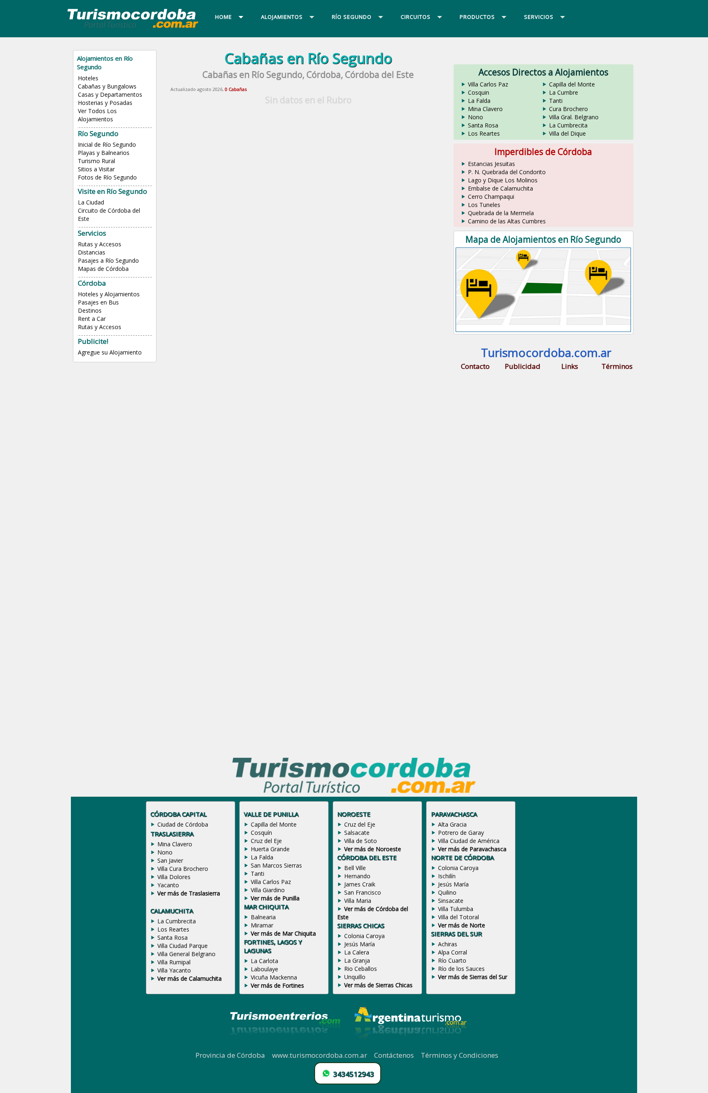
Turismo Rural (96, 161)
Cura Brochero (568, 109)
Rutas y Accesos (99, 244)
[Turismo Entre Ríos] (285, 1045)
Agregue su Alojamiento (110, 352)
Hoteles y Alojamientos (109, 294)
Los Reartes (484, 133)
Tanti (556, 101)
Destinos (90, 310)
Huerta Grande (270, 849)
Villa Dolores (174, 877)
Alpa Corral (452, 952)
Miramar (262, 925)
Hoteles (88, 78)
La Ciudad (91, 202)
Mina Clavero (485, 109)
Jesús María (359, 944)
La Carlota (264, 961)
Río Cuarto (452, 960)
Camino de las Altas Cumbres (507, 221)
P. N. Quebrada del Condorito (507, 172)
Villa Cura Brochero (182, 869)
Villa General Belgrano (186, 954)
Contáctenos (394, 1055)
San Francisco (362, 892)
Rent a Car (92, 319)
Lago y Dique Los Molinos (503, 180)
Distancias (91, 252)
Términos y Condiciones (459, 1055)
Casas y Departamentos (110, 94)
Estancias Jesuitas (491, 164)
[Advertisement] (308, 165)
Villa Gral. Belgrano (574, 117)
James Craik (359, 884)
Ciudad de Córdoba (182, 824)
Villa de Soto (360, 841)
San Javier (170, 860)
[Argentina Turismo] (409, 1045)
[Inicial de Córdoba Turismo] (133, 27)
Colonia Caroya (364, 936)
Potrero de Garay (461, 832)
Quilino (447, 892)
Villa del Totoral (458, 917)
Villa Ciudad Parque (182, 946)
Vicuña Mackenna (274, 977)
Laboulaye (264, 969)
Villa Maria (357, 900)
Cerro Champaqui (491, 196)
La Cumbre (563, 92)
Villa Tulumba (455, 909)
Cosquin (478, 92)
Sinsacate (450, 900)
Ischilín (447, 876)
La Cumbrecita (568, 125)
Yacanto (168, 885)
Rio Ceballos (360, 969)
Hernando (357, 876)
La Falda (479, 101)
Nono (475, 117)
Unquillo (354, 977)
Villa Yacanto (174, 970)
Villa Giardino (268, 890)
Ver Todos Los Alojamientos (97, 115)
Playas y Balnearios (103, 153)
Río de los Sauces (461, 969)
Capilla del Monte (572, 84)
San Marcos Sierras (276, 865)
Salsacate (357, 832)
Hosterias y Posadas (105, 103)
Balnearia (263, 917)
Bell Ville (355, 868)
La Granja (357, 960)
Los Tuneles (484, 205)
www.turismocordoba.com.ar (319, 1055)
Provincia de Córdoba (230, 1055)
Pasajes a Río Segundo (108, 260)
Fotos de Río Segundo (107, 177)
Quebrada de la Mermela (501, 213)
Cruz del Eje (266, 841)
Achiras (447, 944)
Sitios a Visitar (96, 169)
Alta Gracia (452, 824)
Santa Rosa (483, 125)
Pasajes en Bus (98, 302)
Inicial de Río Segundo (107, 144)
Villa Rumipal (174, 962)
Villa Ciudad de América (468, 841)
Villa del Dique (567, 133)
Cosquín (261, 832)
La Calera (356, 952)
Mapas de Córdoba (103, 269)
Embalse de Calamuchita (500, 188)
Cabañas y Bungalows (107, 86)
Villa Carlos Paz (488, 84)
